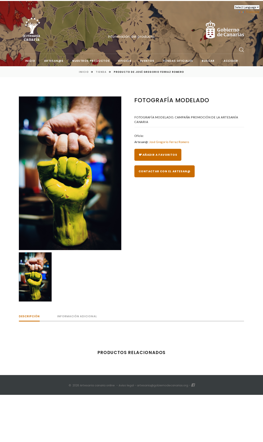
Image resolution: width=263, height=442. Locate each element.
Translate (253, 11)
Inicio (30, 61)
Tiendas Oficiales (177, 61)
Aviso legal (126, 385)
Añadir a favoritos (159, 155)
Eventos (147, 61)
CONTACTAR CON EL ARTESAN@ (164, 171)
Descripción (29, 316)
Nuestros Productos (91, 61)
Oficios (124, 61)
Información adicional (77, 316)
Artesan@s (54, 61)
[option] (70, 173)
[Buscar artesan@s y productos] (241, 50)
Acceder (231, 61)
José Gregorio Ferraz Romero (169, 142)
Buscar (208, 61)
